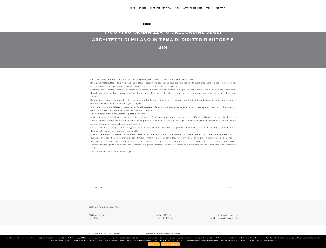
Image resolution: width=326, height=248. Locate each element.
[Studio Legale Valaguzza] (110, 7)
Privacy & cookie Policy (158, 234)
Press (209, 8)
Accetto (153, 244)
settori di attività (160, 8)
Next (230, 188)
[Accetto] (323, 241)
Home (132, 8)
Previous (97, 188)
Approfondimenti (193, 8)
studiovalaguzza (230, 215)
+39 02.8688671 (164, 215)
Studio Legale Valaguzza (108, 234)
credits (176, 234)
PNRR (177, 8)
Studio (142, 8)
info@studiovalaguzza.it (226, 218)
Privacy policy (170, 244)
